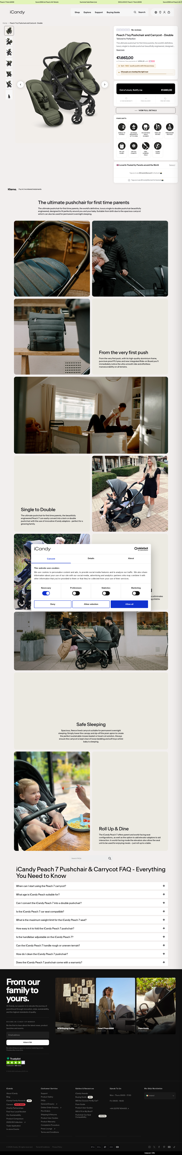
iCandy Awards (81, 1093)
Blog (8, 1097)
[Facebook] (159, 1147)
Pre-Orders (45, 1111)
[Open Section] (164, 886)
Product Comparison (14, 1119)
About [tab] (131, 558)
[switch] (76, 593)
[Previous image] (20, 84)
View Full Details (148, 110)
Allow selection (91, 604)
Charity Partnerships (14, 1108)
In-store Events (12, 1129)
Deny (52, 604)
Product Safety (47, 1097)
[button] (9, 31)
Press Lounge (46, 1129)
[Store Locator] (160, 12)
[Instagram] (149, 1147)
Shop (77, 12)
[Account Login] (164, 12)
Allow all (129, 604)
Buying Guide (113, 12)
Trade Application (13, 1126)
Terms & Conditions (43, 1147)
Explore (87, 12)
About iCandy (12, 1093)
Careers (15, 1104)
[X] (154, 1147)
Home (5, 23)
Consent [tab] (51, 559)
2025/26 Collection (14, 1122)
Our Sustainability (13, 1115)
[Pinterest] (164, 1147)
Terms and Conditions (50, 1132)
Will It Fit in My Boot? (84, 1111)
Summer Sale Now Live (12, 2)
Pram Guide (80, 1104)
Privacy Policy (57, 1147)
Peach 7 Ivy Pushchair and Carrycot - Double (26, 23)
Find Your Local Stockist (16, 1112)
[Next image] (104, 84)
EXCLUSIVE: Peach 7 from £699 (54, 2)
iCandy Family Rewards (18, 1100)
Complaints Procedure (50, 1125)
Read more (120, 50)
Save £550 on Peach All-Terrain (98, 2)
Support (99, 12)
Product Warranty (48, 1122)
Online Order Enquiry (49, 1108)
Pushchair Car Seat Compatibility (90, 1116)
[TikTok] (174, 1147)
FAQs (43, 1100)
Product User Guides (49, 1118)
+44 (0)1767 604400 (118, 1108)
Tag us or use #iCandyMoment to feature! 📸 (147, 180)
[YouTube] (169, 1147)
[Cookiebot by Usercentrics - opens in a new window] (136, 549)
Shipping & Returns (49, 1115)
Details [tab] (91, 558)
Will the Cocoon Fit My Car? (86, 1101)
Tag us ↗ (172, 165)
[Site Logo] (17, 12)
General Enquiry (47, 1104)
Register (27, 1042)
